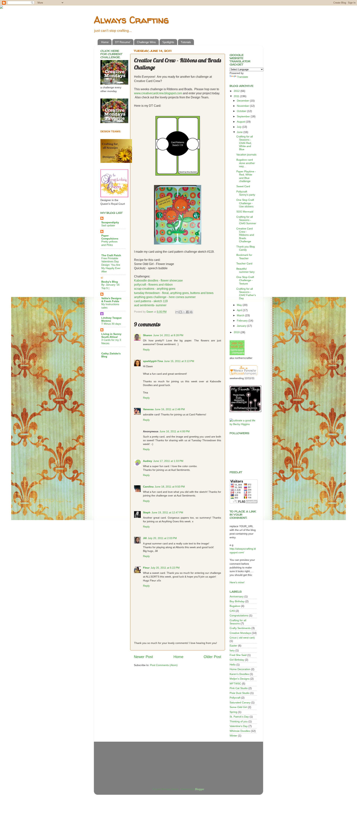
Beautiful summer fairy (245, 270)
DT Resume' (123, 42)
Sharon (147, 335)
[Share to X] (184, 312)
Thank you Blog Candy (245, 248)
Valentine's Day (239, 726)
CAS (232, 610)
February (242, 320)
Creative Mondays (240, 632)
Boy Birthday (237, 601)
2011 (237, 96)
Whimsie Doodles (240, 730)
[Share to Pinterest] (191, 312)
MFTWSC (235, 683)
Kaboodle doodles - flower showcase (158, 280)
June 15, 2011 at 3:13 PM (179, 361)
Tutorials (186, 42)
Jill (145, 538)
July (239, 126)
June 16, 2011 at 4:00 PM (175, 431)
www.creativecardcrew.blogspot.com (158, 93)
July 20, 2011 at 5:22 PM (165, 567)
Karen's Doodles (239, 674)
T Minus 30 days (111, 323)
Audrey (147, 460)
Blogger (199, 789)
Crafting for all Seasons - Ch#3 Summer (246, 220)
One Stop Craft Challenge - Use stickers (245, 203)
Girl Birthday (237, 659)
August (241, 121)
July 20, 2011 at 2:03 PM (162, 538)
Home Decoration (240, 669)
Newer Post (143, 657)
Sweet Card (243, 186)
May (240, 304)
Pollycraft (235, 697)
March (241, 315)
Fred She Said (238, 655)
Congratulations (239, 615)
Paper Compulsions (109, 237)
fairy (232, 650)
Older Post (212, 657)
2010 (237, 332)
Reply (146, 349)
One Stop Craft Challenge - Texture (245, 280)
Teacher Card (244, 263)
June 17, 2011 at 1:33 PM (168, 460)
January (242, 325)
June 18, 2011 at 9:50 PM (170, 486)
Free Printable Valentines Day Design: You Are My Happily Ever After (110, 265)
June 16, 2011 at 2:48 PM (170, 409)
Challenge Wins (146, 42)
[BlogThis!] (180, 312)
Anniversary (237, 596)
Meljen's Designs (240, 678)
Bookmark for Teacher (244, 256)
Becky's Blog (109, 281)
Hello (233, 664)
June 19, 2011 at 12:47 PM (167, 512)
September (244, 116)
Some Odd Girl (238, 707)
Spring (233, 711)
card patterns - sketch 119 (151, 301)
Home (105, 42)
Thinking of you (239, 721)
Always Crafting (131, 19)
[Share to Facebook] (187, 312)
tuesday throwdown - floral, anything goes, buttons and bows (173, 293)
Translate (242, 76)
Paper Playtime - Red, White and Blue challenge (246, 176)
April (240, 310)
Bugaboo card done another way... (245, 163)
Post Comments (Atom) (164, 665)
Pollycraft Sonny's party (245, 193)
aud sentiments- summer (150, 305)
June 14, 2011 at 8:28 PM (168, 335)
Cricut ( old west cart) (242, 637)
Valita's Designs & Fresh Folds (111, 300)
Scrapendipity (110, 222)
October (242, 111)
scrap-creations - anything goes (154, 288)
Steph (146, 512)
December (243, 100)
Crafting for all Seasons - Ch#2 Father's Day (246, 293)
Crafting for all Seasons (238, 622)
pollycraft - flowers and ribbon (153, 284)
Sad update (108, 225)
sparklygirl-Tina (153, 361)
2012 (237, 90)
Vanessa (148, 409)
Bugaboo (235, 605)
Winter (233, 735)
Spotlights (168, 42)
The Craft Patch (111, 255)
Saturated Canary (240, 702)
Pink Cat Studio (239, 688)
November (243, 105)
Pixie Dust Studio (240, 692)
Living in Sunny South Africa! (111, 335)
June (240, 132)
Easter (233, 645)
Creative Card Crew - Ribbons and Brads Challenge (245, 235)
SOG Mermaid (244, 211)
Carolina (148, 486)
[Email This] (177, 312)
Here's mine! (237, 582)
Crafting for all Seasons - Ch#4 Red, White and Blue (244, 143)
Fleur (146, 567)
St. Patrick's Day (239, 716)
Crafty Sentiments (240, 628)
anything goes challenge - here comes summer (165, 297)
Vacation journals (246, 154)
